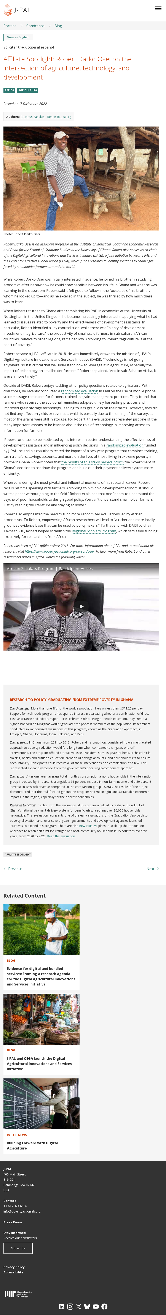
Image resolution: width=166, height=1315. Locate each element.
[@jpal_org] (70, 1307)
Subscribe (18, 1248)
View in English (18, 37)
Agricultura (27, 90)
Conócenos (35, 25)
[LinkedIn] (62, 1307)
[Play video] (81, 607)
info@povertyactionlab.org (21, 1211)
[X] (78, 1306)
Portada (9, 25)
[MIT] (83, 1294)
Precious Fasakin (32, 117)
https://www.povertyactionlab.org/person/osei (59, 551)
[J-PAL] (17, 10)
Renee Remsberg (59, 117)
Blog (58, 25)
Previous (15, 868)
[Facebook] (104, 1307)
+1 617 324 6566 (15, 1206)
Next (150, 868)
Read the (53, 836)
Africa (9, 90)
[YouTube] (96, 1307)
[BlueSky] (87, 1307)
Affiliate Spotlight (18, 854)
